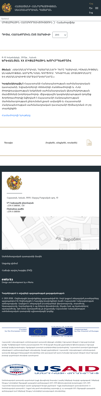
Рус (91, 7)
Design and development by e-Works (17, 282)
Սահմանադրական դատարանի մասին (22, 256)
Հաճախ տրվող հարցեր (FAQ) (17, 270)
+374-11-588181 (13, 205)
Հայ (91, 3)
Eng (91, 12)
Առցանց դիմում (10, 263)
